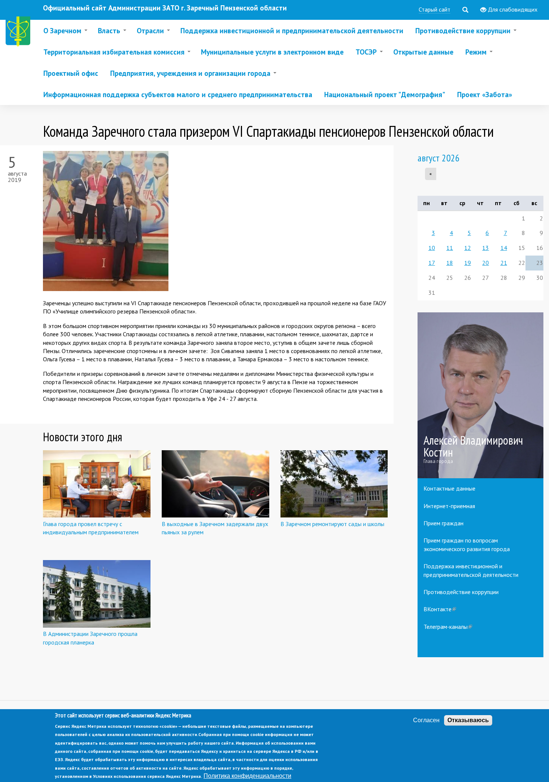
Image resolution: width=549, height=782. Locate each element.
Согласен (426, 720)
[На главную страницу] (19, 32)
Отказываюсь (468, 720)
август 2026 (439, 158)
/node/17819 (481, 395)
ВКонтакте (440, 609)
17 (431, 262)
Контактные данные (449, 488)
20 (485, 262)
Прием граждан (443, 523)
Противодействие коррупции (461, 592)
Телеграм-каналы (448, 626)
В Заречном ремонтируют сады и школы (332, 524)
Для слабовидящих (511, 9)
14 (503, 247)
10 (431, 247)
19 (467, 262)
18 (449, 262)
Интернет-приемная (449, 506)
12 (467, 247)
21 (503, 262)
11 (449, 247)
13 (485, 247)
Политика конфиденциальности (247, 776)
